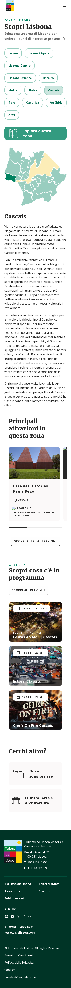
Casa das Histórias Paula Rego (30, 489)
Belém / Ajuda (39, 53)
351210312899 (37, 868)
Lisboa (13, 53)
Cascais (53, 90)
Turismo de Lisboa (17, 884)
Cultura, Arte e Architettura (39, 801)
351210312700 (37, 862)
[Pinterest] (6, 916)
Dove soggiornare (41, 774)
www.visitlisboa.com (19, 932)
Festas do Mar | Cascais (35, 637)
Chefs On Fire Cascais (33, 725)
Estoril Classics (27, 681)
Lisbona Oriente (20, 78)
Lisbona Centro (19, 66)
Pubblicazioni (14, 898)
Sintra (32, 90)
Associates (12, 891)
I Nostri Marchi (49, 884)
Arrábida (56, 103)
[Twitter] (18, 916)
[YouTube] (12, 916)
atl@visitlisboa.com (18, 927)
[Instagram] (30, 916)
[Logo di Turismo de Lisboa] (10, 5)
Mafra (12, 90)
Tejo (11, 103)
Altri (11, 115)
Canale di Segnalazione (20, 977)
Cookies (9, 970)
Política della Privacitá (19, 963)
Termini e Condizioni (18, 955)
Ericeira (48, 78)
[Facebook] (24, 916)
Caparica (32, 103)
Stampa (44, 891)
